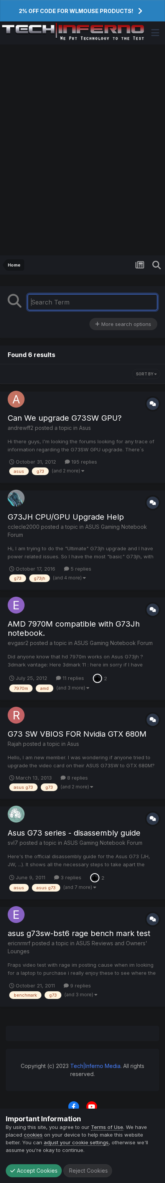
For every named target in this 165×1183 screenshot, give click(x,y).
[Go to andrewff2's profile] (16, 399)
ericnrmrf (19, 943)
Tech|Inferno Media (95, 1066)
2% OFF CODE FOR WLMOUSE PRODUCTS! (76, 11)
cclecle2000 (24, 526)
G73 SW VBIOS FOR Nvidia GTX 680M (77, 734)
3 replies (70, 877)
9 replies (80, 985)
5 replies (80, 569)
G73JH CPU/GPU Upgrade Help (66, 517)
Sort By (145, 374)
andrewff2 (20, 427)
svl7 (13, 842)
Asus (85, 427)
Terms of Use (107, 1127)
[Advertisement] (82, 149)
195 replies (83, 462)
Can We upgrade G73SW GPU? (65, 418)
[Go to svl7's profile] (16, 814)
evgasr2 (18, 643)
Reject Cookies (88, 1170)
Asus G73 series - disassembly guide (74, 832)
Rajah (14, 743)
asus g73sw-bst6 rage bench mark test (79, 933)
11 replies (72, 678)
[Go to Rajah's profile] (16, 715)
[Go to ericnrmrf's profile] (16, 914)
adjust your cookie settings (76, 1142)
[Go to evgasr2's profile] (16, 605)
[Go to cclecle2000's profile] (16, 498)
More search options (125, 324)
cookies (33, 1135)
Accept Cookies (36, 1170)
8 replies (77, 778)
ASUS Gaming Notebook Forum (113, 643)
